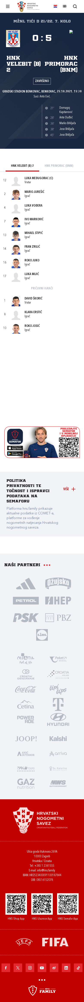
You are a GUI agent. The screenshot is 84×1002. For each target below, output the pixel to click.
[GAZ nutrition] (26, 783)
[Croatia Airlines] (58, 674)
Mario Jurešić (34, 192)
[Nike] (26, 583)
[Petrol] (26, 600)
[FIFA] (55, 941)
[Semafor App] (42, 457)
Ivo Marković (34, 219)
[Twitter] (18, 967)
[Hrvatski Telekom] (58, 704)
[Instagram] (30, 967)
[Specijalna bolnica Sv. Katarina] (58, 768)
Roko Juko (32, 260)
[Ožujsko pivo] (58, 583)
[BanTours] (26, 768)
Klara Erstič (33, 312)
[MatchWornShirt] (58, 783)
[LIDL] (42, 634)
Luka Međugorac (37, 178)
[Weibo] (54, 967)
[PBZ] (58, 617)
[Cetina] (26, 704)
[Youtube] (42, 967)
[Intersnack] (58, 689)
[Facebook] (6, 967)
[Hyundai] (58, 719)
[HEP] (58, 600)
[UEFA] (24, 941)
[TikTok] (78, 967)
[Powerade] (26, 719)
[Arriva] (58, 753)
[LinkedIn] (66, 967)
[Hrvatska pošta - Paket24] (58, 659)
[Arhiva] (75, 6)
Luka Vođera (33, 205)
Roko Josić (32, 326)
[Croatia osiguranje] (26, 674)
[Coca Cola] (26, 689)
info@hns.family (46, 870)
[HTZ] (26, 659)
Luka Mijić (32, 274)
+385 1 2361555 (44, 866)
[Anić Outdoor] (26, 753)
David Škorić (33, 298)
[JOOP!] (26, 738)
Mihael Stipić (34, 233)
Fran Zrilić (32, 247)
